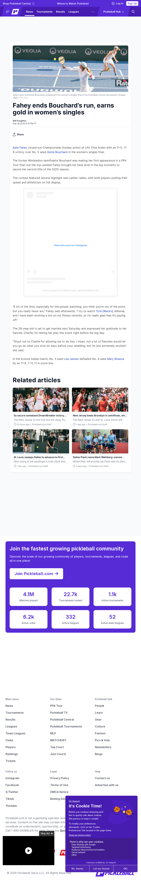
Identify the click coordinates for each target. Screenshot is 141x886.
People (99, 705)
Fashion (100, 733)
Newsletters (103, 747)
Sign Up (132, 3)
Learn (99, 712)
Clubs (9, 740)
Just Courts (58, 754)
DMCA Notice (59, 792)
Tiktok (10, 799)
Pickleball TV (59, 712)
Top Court (57, 747)
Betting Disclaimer (62, 799)
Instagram (12, 778)
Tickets (11, 761)
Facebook (12, 785)
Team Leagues (15, 733)
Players (11, 747)
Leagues (73, 11)
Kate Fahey (20, 147)
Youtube (11, 805)
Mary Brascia (115, 359)
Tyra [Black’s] (104, 311)
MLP (53, 733)
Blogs (98, 754)
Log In (119, 3)
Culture (100, 726)
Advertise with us (106, 785)
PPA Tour (56, 705)
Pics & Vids (102, 740)
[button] (13, 11)
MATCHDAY (58, 740)
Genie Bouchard (57, 152)
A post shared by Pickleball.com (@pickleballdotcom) (70, 290)
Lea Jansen (71, 359)
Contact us (102, 778)
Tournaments (44, 11)
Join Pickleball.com (33, 573)
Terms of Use (59, 785)
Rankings (12, 754)
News (29, 11)
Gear (98, 719)
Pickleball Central (62, 719)
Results (60, 11)
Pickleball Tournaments (66, 726)
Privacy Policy (59, 778)
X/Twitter (12, 792)
